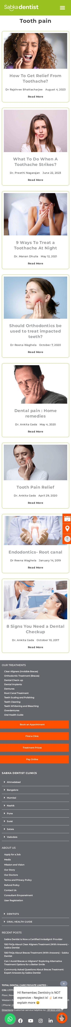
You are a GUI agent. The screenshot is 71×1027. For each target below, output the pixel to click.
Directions (7, 1010)
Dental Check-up (13, 680)
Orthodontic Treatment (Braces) (21, 676)
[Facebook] (20, 1020)
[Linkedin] (50, 1020)
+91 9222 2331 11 (55, 1010)
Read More (35, 96)
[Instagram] (40, 1020)
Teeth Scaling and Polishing (19, 697)
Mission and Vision (14, 864)
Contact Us (10, 890)
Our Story (9, 869)
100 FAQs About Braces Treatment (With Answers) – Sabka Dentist (36, 954)
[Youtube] (30, 1020)
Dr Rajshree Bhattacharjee (24, 89)
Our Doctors (11, 874)
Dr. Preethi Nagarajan (25, 172)
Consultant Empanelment (18, 895)
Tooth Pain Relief (35, 487)
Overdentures (11, 710)
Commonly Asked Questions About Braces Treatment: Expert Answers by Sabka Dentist (34, 971)
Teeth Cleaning (12, 702)
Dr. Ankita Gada (26, 424)
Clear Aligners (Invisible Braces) (21, 671)
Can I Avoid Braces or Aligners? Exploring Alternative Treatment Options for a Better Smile (33, 963)
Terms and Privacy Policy (18, 880)
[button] (62, 8)
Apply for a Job (12, 854)
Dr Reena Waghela (23, 345)
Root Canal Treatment (16, 693)
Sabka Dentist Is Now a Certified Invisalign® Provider (33, 939)
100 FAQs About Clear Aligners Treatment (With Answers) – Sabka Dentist (36, 946)
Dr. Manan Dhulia (26, 256)
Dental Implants (13, 684)
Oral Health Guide (13, 715)
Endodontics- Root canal (35, 552)
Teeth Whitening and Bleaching (21, 706)
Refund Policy (11, 885)
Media (7, 859)
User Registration (13, 900)
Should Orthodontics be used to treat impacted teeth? (35, 331)
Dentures (9, 689)
